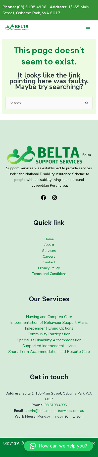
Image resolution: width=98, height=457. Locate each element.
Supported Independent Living (49, 346)
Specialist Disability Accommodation (49, 340)
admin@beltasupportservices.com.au (54, 410)
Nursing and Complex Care (49, 317)
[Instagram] (54, 197)
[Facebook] (43, 197)
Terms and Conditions (49, 273)
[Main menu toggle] (88, 27)
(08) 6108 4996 (31, 7)
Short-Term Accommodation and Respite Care (49, 351)
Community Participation (49, 334)
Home (49, 239)
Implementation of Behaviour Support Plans (49, 322)
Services (49, 250)
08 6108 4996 (55, 405)
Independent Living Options (49, 328)
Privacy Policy (49, 268)
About (49, 245)
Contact (49, 262)
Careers (49, 256)
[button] (58, 446)
